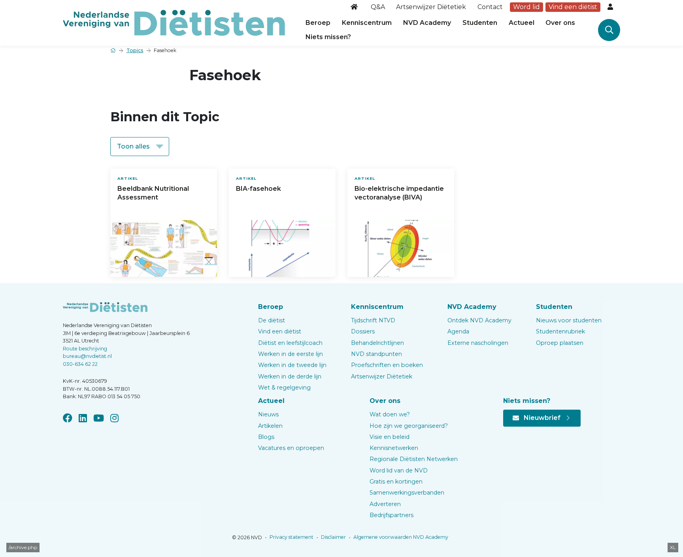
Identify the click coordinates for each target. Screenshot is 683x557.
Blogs (266, 436)
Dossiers (363, 331)
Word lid (526, 7)
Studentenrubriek (560, 331)
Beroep (318, 22)
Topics (134, 50)
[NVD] (174, 22)
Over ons (560, 22)
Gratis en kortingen (396, 481)
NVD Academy (427, 22)
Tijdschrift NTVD (373, 320)
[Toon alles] (139, 146)
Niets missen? (328, 37)
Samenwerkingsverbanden (407, 492)
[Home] (354, 7)
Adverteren (385, 504)
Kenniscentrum (367, 22)
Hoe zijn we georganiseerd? (409, 425)
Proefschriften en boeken (387, 365)
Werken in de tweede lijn (292, 365)
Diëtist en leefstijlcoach (290, 342)
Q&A (378, 7)
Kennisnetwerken (394, 448)
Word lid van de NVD (399, 470)
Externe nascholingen (477, 342)
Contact (490, 7)
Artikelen (270, 425)
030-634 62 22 (80, 364)
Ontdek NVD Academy (479, 320)
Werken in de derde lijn (289, 376)
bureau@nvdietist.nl (87, 356)
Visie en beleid (389, 436)
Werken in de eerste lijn (290, 354)
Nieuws (268, 414)
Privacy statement (290, 537)
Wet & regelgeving (284, 387)
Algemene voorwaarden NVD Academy (400, 537)
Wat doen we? (390, 414)
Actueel (521, 22)
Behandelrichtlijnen (377, 342)
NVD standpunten (376, 354)
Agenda (458, 331)
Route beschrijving (85, 349)
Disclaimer (333, 537)
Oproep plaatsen (559, 342)
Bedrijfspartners (391, 515)
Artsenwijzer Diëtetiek (431, 7)
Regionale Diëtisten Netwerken (414, 459)
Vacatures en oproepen (291, 448)
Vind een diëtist (573, 7)
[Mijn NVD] (611, 7)
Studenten (479, 22)
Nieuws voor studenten (569, 320)
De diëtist (271, 320)
